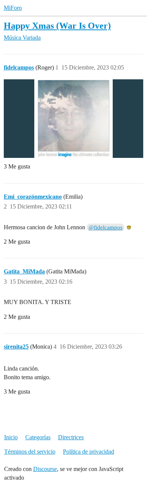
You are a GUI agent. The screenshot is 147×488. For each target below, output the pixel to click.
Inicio (11, 437)
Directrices (71, 437)
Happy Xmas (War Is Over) (57, 25)
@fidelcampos (105, 227)
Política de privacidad (88, 451)
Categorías (38, 437)
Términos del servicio (29, 451)
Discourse (45, 469)
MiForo (13, 8)
